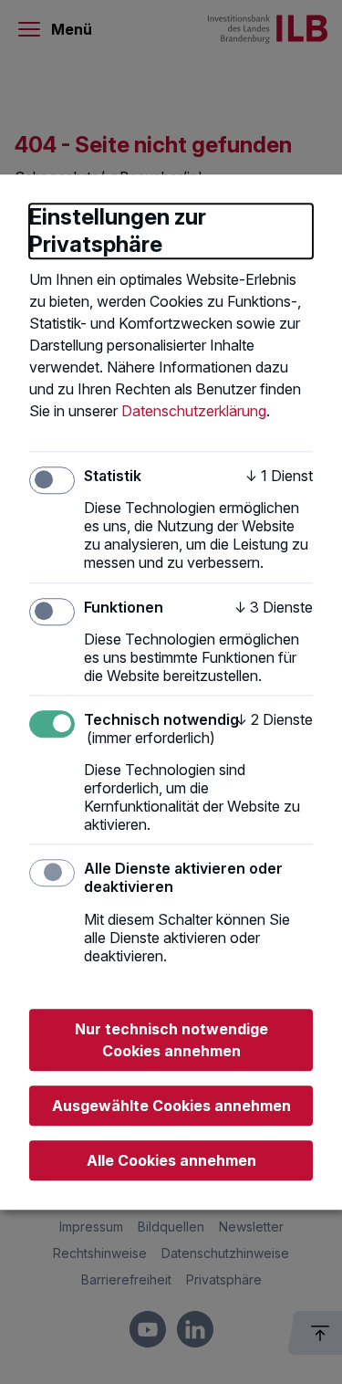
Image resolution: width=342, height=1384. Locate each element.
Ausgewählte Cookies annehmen (171, 1105)
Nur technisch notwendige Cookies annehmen (171, 1040)
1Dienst (279, 476)
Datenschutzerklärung (193, 411)
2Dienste (274, 719)
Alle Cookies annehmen (171, 1160)
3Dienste (273, 607)
